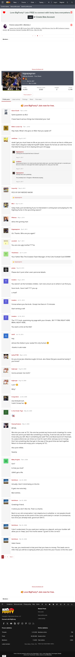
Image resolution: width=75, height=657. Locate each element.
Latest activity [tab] (16, 99)
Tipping (41, 2)
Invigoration (15, 397)
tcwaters (14, 280)
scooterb (14, 241)
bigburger (14, 369)
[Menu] (2, 2)
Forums (24, 2)
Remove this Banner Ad (37, 69)
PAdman (14, 217)
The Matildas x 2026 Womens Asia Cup (44, 28)
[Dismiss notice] (71, 12)
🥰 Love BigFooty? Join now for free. (37, 105)
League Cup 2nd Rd (15, 28)
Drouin (39, 76)
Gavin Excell (15, 110)
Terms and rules (18, 604)
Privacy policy (27, 604)
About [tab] (31, 99)
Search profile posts (26, 6)
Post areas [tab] (38, 99)
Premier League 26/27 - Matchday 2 (19, 25)
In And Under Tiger (17, 411)
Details (59, 653)
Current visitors (5, 6)
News (15, 2)
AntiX (13, 334)
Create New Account (45, 16)
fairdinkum (15, 480)
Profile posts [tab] (6, 99)
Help (33, 604)
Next (11, 557)
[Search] (72, 2)
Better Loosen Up (17, 126)
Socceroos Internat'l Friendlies (18, 30)
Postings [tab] (24, 99)
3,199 (70, 89)
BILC (13, 203)
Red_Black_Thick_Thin (31, 644)
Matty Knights (16, 459)
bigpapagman (20, 152)
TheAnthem (15, 253)
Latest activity (41, 618)
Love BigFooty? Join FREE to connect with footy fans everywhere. (40, 12)
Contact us (9, 604)
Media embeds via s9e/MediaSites (44, 655)
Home (37, 604)
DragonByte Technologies (51, 653)
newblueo (14, 138)
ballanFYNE (15, 355)
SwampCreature (16, 424)
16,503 (25, 89)
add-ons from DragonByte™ (33, 653)
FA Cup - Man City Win (35, 30)
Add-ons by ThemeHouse (29, 655)
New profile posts (15, 6)
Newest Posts (42, 609)
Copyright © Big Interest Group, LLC (11, 616)
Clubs (32, 2)
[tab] (33, 35)
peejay (13, 268)
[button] (18, 2)
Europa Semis (27, 28)
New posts (41, 612)
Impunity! (14, 188)
